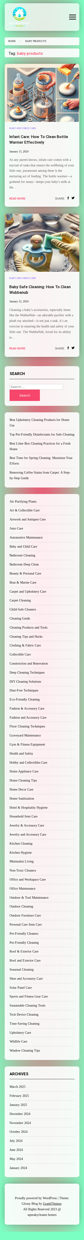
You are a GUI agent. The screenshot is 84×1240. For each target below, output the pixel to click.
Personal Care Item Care (26, 924)
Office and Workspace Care (28, 879)
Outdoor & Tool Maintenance (29, 897)
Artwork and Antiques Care (28, 519)
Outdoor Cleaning (21, 906)
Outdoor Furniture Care (25, 915)
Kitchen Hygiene (21, 852)
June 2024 (16, 1150)
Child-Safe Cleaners (23, 609)
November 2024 (20, 1123)
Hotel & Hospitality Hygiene (29, 807)
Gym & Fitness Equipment (27, 744)
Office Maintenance (22, 888)
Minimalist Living (22, 861)
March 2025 (17, 1086)
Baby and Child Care (22, 128)
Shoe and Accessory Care (26, 978)
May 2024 (16, 1159)
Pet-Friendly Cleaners (24, 933)
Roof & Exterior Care (24, 951)
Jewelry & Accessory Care (27, 825)
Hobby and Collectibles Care (28, 762)
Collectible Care (20, 654)
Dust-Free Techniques (24, 690)
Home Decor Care (21, 789)
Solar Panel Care (21, 987)
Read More (17, 198)
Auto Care (16, 528)
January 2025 (18, 1105)
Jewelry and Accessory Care (28, 834)
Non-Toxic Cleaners (23, 870)
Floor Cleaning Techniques (27, 726)
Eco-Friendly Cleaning (25, 699)
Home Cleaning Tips (23, 780)
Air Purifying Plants (23, 501)
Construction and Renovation (29, 663)
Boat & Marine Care (23, 582)
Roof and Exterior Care (25, 960)
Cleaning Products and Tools (28, 627)
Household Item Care (24, 816)
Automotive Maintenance (26, 537)
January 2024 (18, 1168)
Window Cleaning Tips (25, 1050)
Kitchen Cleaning (21, 843)
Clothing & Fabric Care (25, 645)
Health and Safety (21, 753)
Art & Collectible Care (25, 510)
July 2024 (16, 1141)
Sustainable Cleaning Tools (27, 1005)
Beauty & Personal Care (25, 573)
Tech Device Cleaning (24, 1014)
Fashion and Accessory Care (28, 717)
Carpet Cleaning (20, 600)
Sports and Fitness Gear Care (29, 996)
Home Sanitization (22, 798)
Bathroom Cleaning (22, 555)
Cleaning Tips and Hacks (26, 636)
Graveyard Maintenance (25, 735)
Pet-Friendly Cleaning (24, 942)
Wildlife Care (18, 1041)
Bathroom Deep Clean (24, 564)
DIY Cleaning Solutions (25, 681)
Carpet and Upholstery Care (28, 591)
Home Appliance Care (24, 771)
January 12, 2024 (18, 301)
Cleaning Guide (20, 618)
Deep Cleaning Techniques (27, 672)
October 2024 (19, 1131)
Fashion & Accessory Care (27, 708)
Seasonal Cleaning (22, 969)
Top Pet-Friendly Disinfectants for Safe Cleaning (42, 434)
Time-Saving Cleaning (24, 1023)
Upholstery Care (20, 1032)
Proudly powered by (36, 1198)
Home (12, 41)
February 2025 (19, 1096)
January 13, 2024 (18, 151)
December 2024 (20, 1114)
